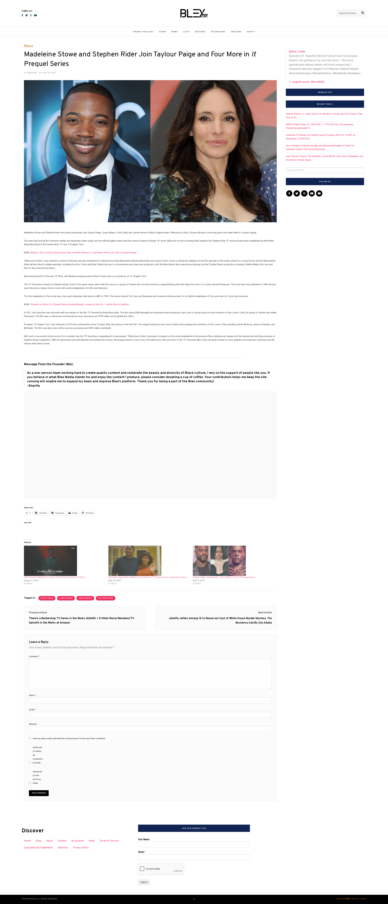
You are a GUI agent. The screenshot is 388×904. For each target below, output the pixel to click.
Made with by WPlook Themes (351, 899)
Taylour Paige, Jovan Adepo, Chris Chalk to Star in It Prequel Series (224, 577)
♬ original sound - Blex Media (306, 81)
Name (32, 695)
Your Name (143, 839)
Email (32, 710)
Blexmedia (32, 72)
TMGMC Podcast (143, 32)
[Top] (194, 899)
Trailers (236, 32)
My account (77, 840)
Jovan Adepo (85, 598)
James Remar (66, 598)
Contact (62, 840)
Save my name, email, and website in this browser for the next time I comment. (69, 738)
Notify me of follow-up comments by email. (38, 755)
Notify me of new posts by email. (37, 778)
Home (162, 32)
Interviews (218, 32)
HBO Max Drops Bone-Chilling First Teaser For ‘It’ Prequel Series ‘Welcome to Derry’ (147, 577)
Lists (186, 32)
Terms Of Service (109, 840)
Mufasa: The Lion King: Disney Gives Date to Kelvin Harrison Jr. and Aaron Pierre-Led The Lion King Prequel (83, 252)
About (251, 32)
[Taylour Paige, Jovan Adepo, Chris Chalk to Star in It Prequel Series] (233, 561)
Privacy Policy (81, 847)
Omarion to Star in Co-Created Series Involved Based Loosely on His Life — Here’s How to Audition (79, 304)
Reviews (200, 32)
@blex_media (297, 51)
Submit (143, 882)
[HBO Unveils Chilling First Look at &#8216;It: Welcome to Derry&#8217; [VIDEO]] (64, 561)
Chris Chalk (46, 598)
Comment (34, 656)
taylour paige (105, 598)
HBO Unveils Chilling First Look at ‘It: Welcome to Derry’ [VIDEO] (54, 577)
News (174, 32)
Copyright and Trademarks (38, 847)
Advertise (63, 847)
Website (33, 724)
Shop (38, 840)
